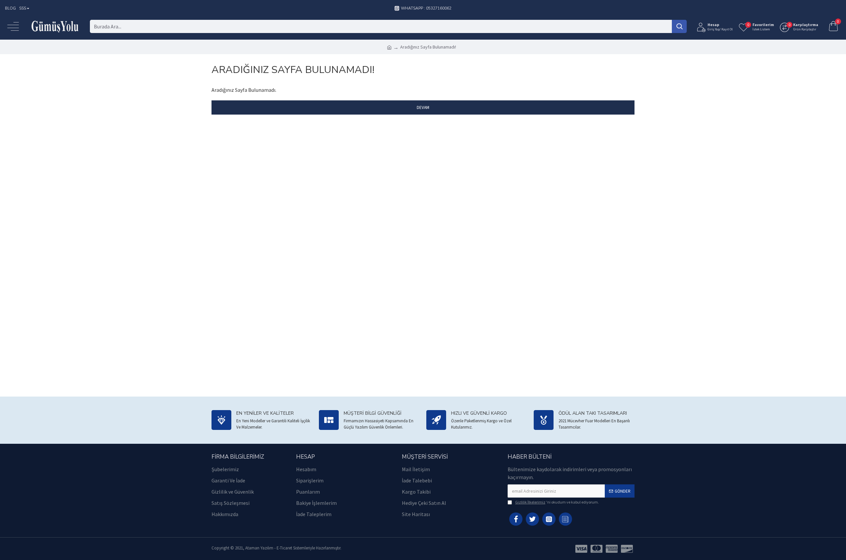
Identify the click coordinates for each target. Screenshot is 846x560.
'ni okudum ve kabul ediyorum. (557, 502)
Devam (423, 107)
